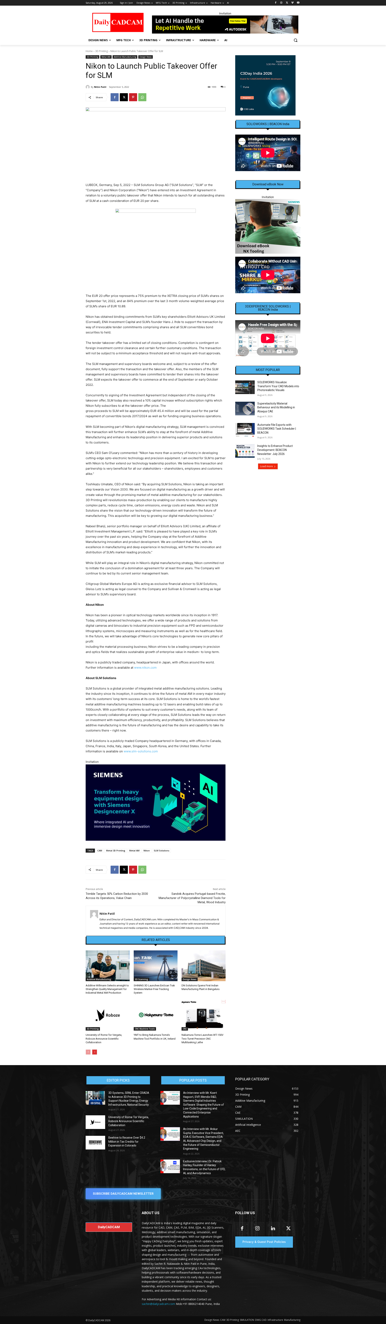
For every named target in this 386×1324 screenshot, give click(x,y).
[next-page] (94, 1052)
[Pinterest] (133, 97)
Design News (146, 56)
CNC (185, 1028)
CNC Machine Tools (145, 1028)
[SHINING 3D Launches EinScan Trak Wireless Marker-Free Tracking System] (156, 965)
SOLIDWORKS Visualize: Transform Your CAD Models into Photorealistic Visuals (278, 386)
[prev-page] (88, 1052)
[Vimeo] (292, 3)
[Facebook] (275, 3)
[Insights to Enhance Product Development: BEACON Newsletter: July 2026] (245, 451)
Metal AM (106, 56)
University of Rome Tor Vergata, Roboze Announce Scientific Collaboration (104, 1038)
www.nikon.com (145, 667)
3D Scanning (141, 979)
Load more (266, 466)
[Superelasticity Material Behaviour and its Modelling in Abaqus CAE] (245, 408)
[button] (295, 40)
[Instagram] (281, 3)
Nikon (147, 850)
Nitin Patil (100, 86)
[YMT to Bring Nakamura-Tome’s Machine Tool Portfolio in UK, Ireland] (156, 1015)
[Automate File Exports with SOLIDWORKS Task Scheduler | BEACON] (245, 430)
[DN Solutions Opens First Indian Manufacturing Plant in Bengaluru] (204, 965)
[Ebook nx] (267, 226)
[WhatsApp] (142, 97)
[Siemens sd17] (156, 802)
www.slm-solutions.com (141, 751)
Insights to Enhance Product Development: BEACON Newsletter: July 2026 (275, 449)
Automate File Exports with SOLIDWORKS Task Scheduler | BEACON (276, 428)
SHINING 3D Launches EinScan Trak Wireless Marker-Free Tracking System (154, 989)
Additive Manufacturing (125, 56)
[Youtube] (298, 3)
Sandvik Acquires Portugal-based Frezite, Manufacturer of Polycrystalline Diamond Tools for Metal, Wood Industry (192, 898)
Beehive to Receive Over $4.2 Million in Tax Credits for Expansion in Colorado (126, 1141)
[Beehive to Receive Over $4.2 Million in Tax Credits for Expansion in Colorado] (95, 1142)
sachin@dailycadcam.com (158, 1304)
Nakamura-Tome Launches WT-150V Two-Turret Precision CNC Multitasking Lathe (202, 1038)
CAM (99, 850)
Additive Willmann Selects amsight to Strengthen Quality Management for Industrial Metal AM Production (107, 989)
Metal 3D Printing (115, 850)
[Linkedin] (273, 1228)
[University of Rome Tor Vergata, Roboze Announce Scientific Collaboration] (108, 1015)
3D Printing (101, 51)
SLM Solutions (161, 850)
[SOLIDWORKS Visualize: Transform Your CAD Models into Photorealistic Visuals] (245, 387)
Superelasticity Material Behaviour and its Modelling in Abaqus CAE (276, 407)
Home (89, 51)
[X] (287, 3)
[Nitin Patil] (88, 87)
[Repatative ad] (225, 24)
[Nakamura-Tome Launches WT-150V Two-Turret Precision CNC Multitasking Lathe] (204, 1015)
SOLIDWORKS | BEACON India (267, 124)
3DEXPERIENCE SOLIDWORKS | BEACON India (268, 308)
